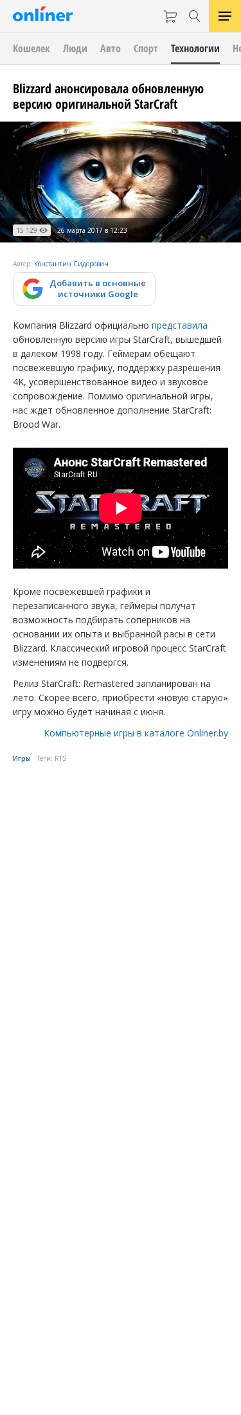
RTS (60, 758)
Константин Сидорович (71, 263)
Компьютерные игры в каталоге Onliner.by (136, 733)
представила (180, 325)
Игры (22, 758)
